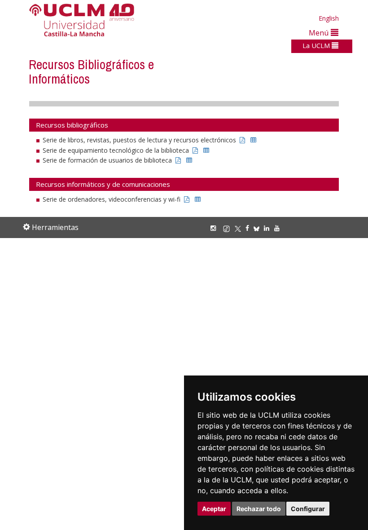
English (329, 18)
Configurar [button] (308, 508)
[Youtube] (279, 228)
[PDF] (242, 140)
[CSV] (253, 140)
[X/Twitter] (240, 228)
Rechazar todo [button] (259, 508)
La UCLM (317, 45)
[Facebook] (249, 228)
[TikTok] (229, 228)
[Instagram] (215, 228)
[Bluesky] (259, 228)
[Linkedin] (266, 228)
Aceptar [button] (214, 508)
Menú (320, 32)
